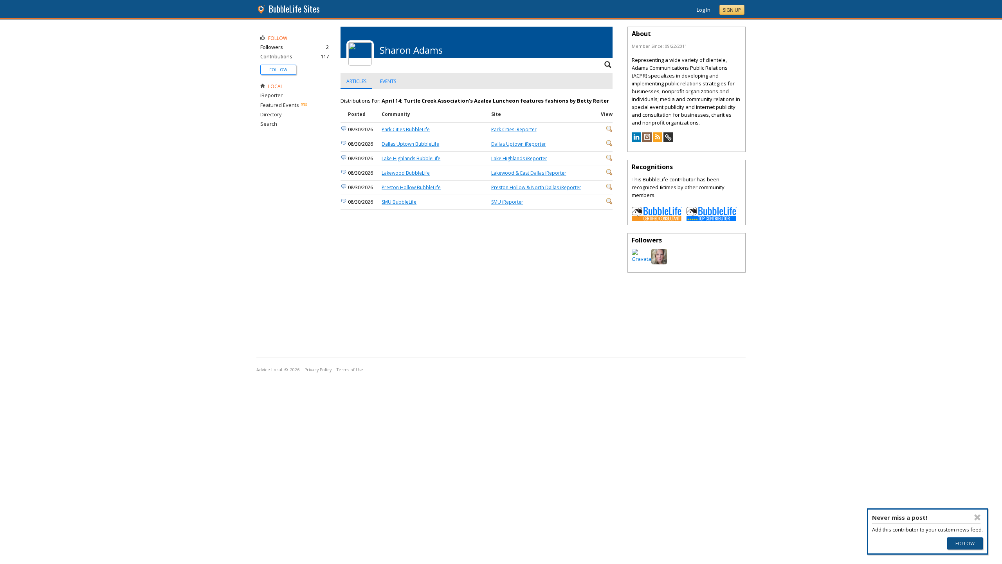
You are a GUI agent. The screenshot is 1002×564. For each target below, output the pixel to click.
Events (388, 81)
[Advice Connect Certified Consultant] (657, 218)
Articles (356, 81)
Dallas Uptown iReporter (518, 144)
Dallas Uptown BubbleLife (410, 144)
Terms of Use (350, 369)
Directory (271, 114)
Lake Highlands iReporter (519, 158)
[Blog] (657, 139)
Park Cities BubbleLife (406, 129)
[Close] (978, 517)
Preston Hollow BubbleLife (411, 187)
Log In (703, 9)
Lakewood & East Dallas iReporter (528, 173)
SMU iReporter (507, 202)
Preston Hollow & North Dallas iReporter (536, 187)
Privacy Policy (318, 369)
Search (268, 123)
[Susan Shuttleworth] (659, 262)
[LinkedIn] (636, 139)
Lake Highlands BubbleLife (411, 158)
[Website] (668, 139)
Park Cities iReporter (514, 129)
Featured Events (279, 104)
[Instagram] (647, 139)
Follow (278, 69)
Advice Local (269, 369)
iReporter (271, 95)
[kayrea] (642, 258)
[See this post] (609, 130)
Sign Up (732, 10)
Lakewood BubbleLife (406, 173)
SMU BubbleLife (399, 202)
